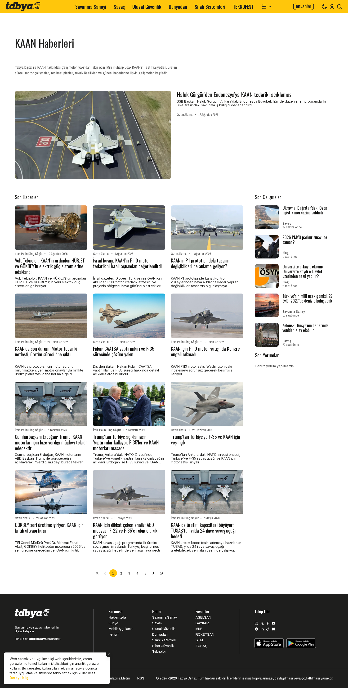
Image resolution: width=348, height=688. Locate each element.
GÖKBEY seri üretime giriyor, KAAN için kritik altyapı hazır (49, 528)
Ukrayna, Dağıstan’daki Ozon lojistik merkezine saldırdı (304, 210)
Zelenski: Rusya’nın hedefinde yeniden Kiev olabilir (305, 327)
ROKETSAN (205, 634)
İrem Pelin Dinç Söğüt (29, 254)
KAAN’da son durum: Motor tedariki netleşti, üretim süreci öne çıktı (46, 352)
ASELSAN (203, 617)
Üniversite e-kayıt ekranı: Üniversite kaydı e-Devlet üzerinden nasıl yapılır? (302, 271)
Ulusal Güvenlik (146, 6)
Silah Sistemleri (210, 6)
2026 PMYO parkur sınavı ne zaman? (304, 239)
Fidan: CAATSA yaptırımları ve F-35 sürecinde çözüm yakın (123, 352)
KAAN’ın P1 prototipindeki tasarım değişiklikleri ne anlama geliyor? (201, 264)
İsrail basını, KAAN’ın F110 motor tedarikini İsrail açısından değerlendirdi (127, 264)
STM (199, 640)
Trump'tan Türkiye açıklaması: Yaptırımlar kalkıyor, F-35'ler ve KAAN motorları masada (126, 442)
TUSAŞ (201, 646)
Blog (285, 253)
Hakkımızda (117, 617)
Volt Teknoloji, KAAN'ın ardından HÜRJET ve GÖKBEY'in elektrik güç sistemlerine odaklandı (50, 266)
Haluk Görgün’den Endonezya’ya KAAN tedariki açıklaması (235, 94)
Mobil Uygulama (121, 629)
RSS (140, 678)
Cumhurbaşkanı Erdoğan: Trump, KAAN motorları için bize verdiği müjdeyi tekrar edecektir (51, 442)
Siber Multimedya (33, 639)
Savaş (119, 6)
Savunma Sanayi (90, 6)
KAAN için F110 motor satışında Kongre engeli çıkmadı (205, 352)
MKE (199, 629)
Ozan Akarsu (185, 115)
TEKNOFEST (243, 6)
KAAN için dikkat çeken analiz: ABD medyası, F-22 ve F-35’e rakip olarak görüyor (125, 530)
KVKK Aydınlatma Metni (112, 678)
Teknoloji (159, 651)
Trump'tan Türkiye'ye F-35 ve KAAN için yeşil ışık (205, 440)
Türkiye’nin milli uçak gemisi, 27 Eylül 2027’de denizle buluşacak (307, 298)
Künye (113, 623)
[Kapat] (109, 654)
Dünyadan (178, 6)
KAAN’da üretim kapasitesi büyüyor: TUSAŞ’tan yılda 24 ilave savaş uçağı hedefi (203, 530)
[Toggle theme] (324, 6)
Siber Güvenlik (163, 646)
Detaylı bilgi (19, 678)
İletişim (114, 634)
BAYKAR (202, 623)
